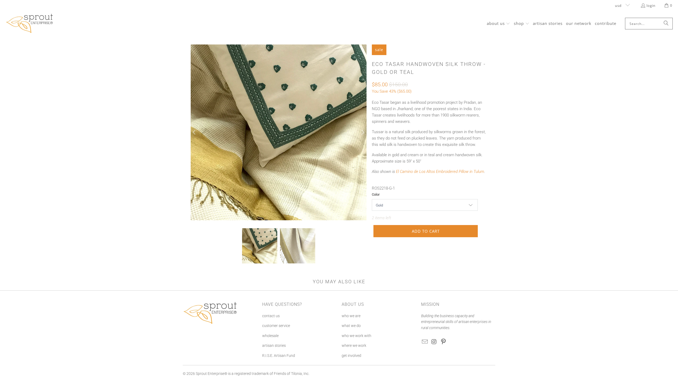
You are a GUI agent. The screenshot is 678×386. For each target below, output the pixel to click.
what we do (351, 326)
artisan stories (274, 345)
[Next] (362, 132)
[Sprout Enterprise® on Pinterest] (443, 342)
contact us (271, 316)
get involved (351, 355)
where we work (354, 345)
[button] (498, 23)
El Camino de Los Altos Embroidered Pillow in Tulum (440, 171)
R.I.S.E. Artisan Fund (278, 355)
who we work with (356, 336)
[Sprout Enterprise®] (29, 23)
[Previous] (194, 132)
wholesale (270, 336)
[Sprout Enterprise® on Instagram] (434, 342)
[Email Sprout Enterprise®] (425, 342)
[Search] (666, 23)
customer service (276, 326)
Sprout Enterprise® (211, 373)
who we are (351, 316)
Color (376, 194)
